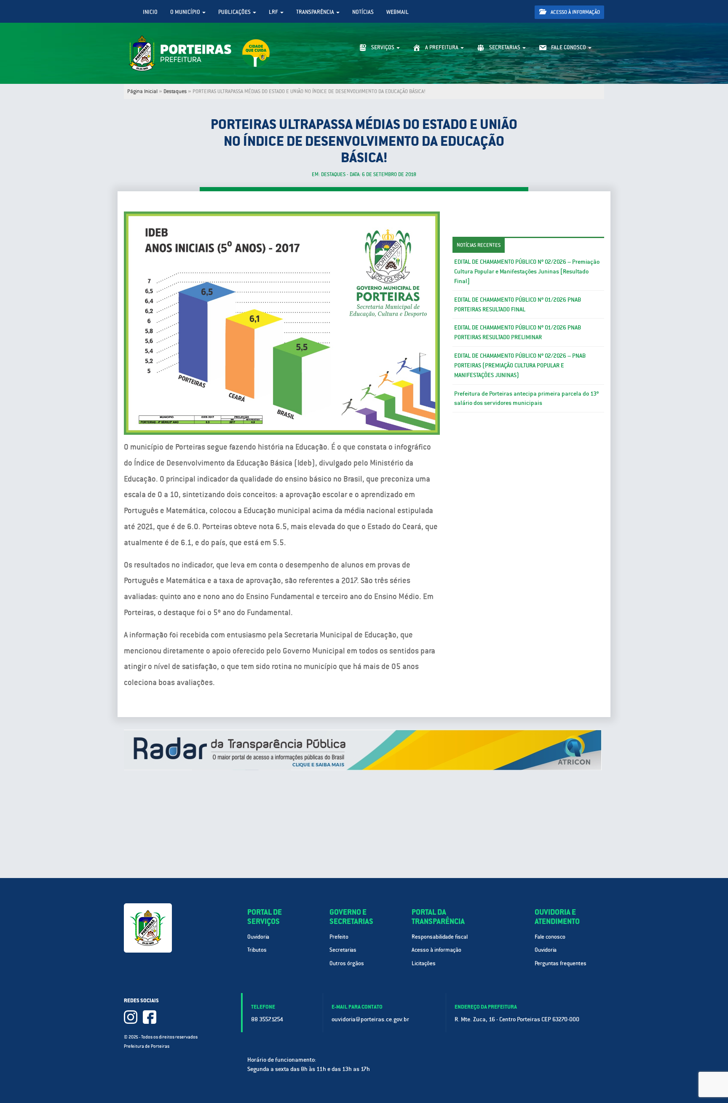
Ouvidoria (258, 936)
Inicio (150, 12)
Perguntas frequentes (560, 963)
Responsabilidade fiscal (440, 936)
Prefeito (338, 936)
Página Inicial (142, 91)
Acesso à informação (574, 12)
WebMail (397, 12)
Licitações (424, 963)
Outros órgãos (346, 963)
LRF (274, 12)
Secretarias (342, 949)
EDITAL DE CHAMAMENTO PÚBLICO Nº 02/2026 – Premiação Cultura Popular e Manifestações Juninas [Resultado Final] (527, 271)
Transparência (315, 12)
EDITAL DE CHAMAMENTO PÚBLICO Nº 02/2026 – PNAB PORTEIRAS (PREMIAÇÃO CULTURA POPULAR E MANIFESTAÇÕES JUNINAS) (520, 365)
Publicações (235, 12)
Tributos (257, 949)
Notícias (363, 12)
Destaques (175, 91)
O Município (185, 12)
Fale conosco (550, 936)
